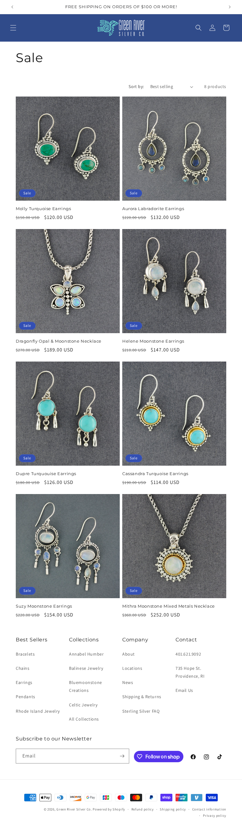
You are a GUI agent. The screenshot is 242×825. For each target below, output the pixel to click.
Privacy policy (214, 815)
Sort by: (136, 86)
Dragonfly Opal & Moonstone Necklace (58, 341)
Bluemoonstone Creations (85, 686)
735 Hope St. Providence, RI (190, 672)
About (128, 654)
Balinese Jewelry (86, 668)
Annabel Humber (86, 654)
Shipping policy (173, 809)
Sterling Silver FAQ (140, 711)
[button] (13, 28)
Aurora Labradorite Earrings (153, 208)
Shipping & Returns (141, 696)
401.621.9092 (188, 654)
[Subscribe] (122, 756)
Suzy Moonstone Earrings (44, 606)
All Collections (84, 719)
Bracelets (25, 654)
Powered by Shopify (109, 809)
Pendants (25, 696)
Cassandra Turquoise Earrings (155, 473)
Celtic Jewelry (83, 705)
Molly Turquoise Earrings (43, 208)
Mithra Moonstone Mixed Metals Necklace (168, 606)
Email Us (184, 690)
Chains (23, 668)
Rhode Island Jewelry (38, 711)
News (127, 682)
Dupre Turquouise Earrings (46, 473)
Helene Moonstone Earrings (153, 341)
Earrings (24, 682)
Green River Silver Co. (74, 809)
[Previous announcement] (12, 7)
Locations (132, 668)
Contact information (209, 809)
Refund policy (142, 809)
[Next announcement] (230, 7)
